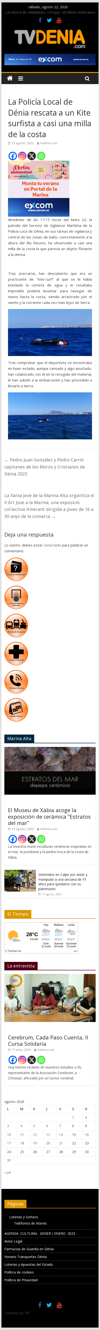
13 (48, 1134)
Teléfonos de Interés (30, 1223)
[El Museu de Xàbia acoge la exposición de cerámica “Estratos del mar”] (50, 749)
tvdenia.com (48, 143)
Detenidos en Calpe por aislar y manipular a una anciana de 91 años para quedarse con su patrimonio (62, 881)
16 (87, 1134)
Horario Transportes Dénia (25, 1256)
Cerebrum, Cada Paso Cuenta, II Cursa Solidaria (48, 1040)
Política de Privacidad (21, 1280)
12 (35, 1134)
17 (9, 1143)
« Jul (7, 1172)
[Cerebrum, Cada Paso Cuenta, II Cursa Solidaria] (50, 976)
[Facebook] (12, 156)
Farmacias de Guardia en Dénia (29, 1249)
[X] (31, 156)
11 (22, 1134)
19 (35, 1143)
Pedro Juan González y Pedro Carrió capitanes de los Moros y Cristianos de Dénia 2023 (44, 467)
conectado (52, 545)
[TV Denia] (9, 78)
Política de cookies (19, 1272)
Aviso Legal (13, 1241)
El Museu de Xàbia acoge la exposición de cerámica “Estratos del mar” (49, 816)
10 (9, 1134)
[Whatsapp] (41, 156)
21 (61, 1143)
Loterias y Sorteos (23, 1217)
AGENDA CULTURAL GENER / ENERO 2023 (39, 1233)
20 (48, 1143)
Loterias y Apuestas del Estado (28, 1264)
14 (61, 1134)
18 (22, 1143)
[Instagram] (22, 156)
